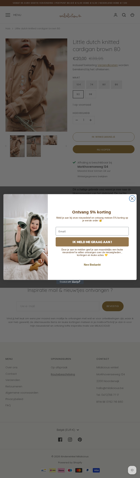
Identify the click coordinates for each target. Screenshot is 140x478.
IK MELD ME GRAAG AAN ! (92, 241)
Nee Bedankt (92, 264)
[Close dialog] (132, 199)
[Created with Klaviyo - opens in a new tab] (70, 282)
